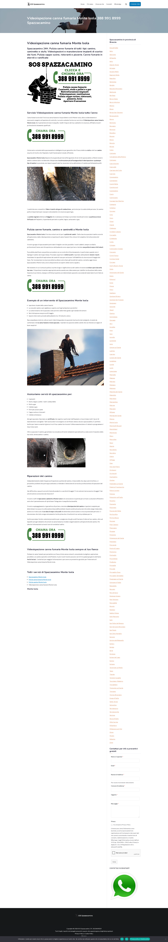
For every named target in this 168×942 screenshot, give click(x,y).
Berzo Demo (114, 99)
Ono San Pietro (115, 467)
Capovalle (113, 167)
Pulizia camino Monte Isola (37, 582)
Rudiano (112, 610)
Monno (112, 419)
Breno (112, 140)
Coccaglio (113, 235)
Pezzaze (112, 521)
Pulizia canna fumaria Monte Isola (40, 579)
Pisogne (112, 531)
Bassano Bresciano (116, 89)
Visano (112, 736)
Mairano (112, 381)
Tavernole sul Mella (116, 667)
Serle (111, 650)
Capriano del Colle (116, 170)
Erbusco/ (113, 279)
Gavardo (112, 306)
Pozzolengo (114, 558)
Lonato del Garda (115, 358)
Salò (111, 620)
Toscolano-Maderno (116, 681)
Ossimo (112, 480)
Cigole (112, 225)
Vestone (112, 715)
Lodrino (112, 351)
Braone (112, 136)
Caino (111, 150)
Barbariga (113, 82)
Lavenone (113, 341)
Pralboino (113, 562)
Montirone (113, 432)
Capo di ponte (114, 163)
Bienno (112, 106)
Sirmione (112, 654)
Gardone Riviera (115, 296)
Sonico (112, 661)
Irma (111, 330)
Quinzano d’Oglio (115, 582)
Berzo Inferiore (115, 102)
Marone (112, 405)
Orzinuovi (113, 470)
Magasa (112, 378)
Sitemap (84, 936)
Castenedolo (114, 191)
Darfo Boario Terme (116, 266)
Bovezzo (112, 129)
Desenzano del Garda (117, 272)
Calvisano (113, 160)
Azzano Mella (114, 71)
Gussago (112, 320)
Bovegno (113, 126)
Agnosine (113, 54)
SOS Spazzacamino (84, 928)
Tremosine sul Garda (116, 688)
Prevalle (112, 569)
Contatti (109, 4)
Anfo (111, 61)
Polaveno (113, 535)
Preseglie (113, 565)
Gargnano (113, 303)
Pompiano (113, 541)
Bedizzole (113, 92)
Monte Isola (114, 422)
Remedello (113, 586)
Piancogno (113, 528)
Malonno (113, 388)
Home (82, 4)
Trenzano (113, 691)
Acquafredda (114, 48)
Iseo (111, 334)
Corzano (112, 262)
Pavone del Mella (115, 511)
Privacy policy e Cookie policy (139, 939)
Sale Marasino (114, 616)
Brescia (112, 143)
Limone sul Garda (115, 347)
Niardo (112, 446)
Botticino (113, 123)
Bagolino (113, 78)
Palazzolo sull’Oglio (116, 497)
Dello (111, 269)
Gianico (112, 313)
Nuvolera (113, 453)
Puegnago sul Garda (116, 579)
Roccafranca (114, 593)
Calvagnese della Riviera (118, 157)
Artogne (112, 68)
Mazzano (113, 409)
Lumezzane (113, 371)
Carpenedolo (114, 177)
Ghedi (111, 310)
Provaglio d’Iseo (115, 572)
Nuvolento (113, 450)
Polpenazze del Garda (117, 538)
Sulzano (112, 664)
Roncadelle (113, 603)
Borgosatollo (114, 116)
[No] (166, 939)
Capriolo (112, 174)
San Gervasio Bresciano (117, 627)
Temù (111, 671)
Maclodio (113, 375)
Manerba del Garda (116, 392)
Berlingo (112, 95)
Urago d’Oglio (114, 698)
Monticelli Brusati (116, 426)
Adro (111, 51)
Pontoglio (113, 555)
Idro (111, 324)
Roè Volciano (114, 599)
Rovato (112, 606)
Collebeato (113, 238)
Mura (111, 436)
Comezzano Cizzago (116, 249)
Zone (111, 742)
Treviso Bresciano (116, 695)
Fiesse (112, 286)
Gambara (113, 293)
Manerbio (113, 395)
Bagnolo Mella (114, 75)
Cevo (111, 218)
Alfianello (113, 58)
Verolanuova (114, 708)
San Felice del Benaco (117, 623)
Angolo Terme (114, 65)
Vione (111, 732)
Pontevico (113, 552)
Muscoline (113, 439)
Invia (114, 862)
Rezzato (112, 589)
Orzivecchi (113, 473)
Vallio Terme (114, 702)
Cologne (112, 245)
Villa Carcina (114, 722)
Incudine (112, 327)
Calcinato (113, 153)
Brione (112, 146)
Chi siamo (90, 4)
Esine (111, 283)
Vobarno (112, 739)
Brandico (113, 133)
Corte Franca (114, 255)
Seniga (112, 647)
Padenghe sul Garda (116, 484)
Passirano (113, 507)
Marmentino (114, 402)
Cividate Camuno (115, 232)
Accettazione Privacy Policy (121, 825)
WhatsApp (117, 4)
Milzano (112, 412)
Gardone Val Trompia (116, 300)
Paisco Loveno (114, 490)
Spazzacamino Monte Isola (37, 577)
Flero (111, 289)
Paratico (112, 501)
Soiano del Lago (115, 657)
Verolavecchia (114, 712)
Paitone (112, 494)
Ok (122, 939)
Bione (111, 109)
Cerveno (112, 211)
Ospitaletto (113, 477)
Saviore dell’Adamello (117, 640)
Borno (112, 119)
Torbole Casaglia (115, 678)
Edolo (111, 276)
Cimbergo (113, 228)
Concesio (113, 252)
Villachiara (113, 725)
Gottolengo (113, 317)
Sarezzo (112, 637)
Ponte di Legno (115, 548)
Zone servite (99, 4)
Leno (111, 344)
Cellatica (112, 208)
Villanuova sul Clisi (116, 729)
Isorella (112, 337)
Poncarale (113, 545)
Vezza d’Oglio (114, 719)
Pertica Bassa (114, 518)
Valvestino (113, 705)
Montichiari (113, 429)
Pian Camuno (114, 524)
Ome (111, 463)
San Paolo (113, 630)
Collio (112, 242)
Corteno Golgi (114, 259)
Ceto (111, 215)
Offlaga (112, 460)
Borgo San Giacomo (116, 112)
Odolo (112, 456)
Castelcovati (114, 187)
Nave (111, 443)
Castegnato (113, 180)
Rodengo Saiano (115, 596)
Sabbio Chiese (114, 613)
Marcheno (113, 398)
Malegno (113, 385)
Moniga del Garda (115, 415)
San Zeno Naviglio (116, 633)
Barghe (112, 85)
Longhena (113, 361)
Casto (112, 194)
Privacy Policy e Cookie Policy (84, 933)
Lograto (112, 354)
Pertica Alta (114, 514)
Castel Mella (114, 184)
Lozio (111, 368)
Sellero (112, 644)
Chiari (112, 221)
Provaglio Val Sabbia (116, 576)
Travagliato (113, 685)
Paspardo (113, 504)
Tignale (112, 674)
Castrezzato (114, 198)
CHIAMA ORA (135, 4)
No (127, 939)
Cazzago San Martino (117, 201)
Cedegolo (113, 204)
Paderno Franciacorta (117, 487)
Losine (112, 364)
